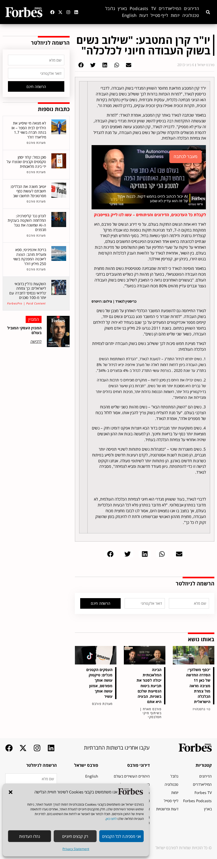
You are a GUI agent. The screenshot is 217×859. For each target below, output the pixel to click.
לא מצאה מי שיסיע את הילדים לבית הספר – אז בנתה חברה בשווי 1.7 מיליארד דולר (28, 130)
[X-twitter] (60, 12)
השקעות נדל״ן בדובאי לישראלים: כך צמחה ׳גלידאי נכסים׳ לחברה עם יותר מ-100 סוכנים (27, 290)
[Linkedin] (76, 12)
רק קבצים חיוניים (75, 836)
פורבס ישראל (86, 765)
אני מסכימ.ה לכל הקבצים (121, 836)
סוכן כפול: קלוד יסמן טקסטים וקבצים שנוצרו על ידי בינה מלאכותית (26, 162)
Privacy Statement (75, 849)
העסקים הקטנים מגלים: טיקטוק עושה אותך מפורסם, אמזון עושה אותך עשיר (99, 683)
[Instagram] (68, 12)
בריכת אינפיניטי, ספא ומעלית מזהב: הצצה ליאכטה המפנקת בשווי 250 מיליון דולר (29, 256)
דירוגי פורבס (138, 765)
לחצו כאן (111, 818)
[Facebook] (52, 12)
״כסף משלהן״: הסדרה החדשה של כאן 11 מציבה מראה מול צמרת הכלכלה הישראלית (198, 685)
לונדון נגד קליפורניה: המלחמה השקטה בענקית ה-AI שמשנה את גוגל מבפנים (27, 222)
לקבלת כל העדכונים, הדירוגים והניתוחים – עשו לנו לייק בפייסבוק (150, 214)
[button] (10, 792)
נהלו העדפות (29, 836)
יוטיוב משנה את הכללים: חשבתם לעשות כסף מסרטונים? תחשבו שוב (28, 191)
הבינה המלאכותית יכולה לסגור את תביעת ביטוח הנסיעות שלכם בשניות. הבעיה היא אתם (149, 685)
